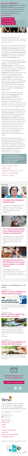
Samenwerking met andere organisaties (10, 170)
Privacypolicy (4, 441)
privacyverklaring (6, 15)
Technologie (9, 165)
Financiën (4, 165)
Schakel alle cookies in (7, 18)
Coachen (21, 170)
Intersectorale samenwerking (9, 434)
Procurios (24, 453)
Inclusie (3, 427)
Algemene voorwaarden (15, 441)
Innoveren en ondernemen (8, 430)
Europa (3, 424)
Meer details (4, 308)
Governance (4, 432)
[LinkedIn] (19, 388)
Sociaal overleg (5, 420)
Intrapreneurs (12, 175)
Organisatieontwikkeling (13, 172)
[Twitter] (14, 388)
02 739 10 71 (7, 413)
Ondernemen (4, 172)
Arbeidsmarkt (5, 422)
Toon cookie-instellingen (8, 21)
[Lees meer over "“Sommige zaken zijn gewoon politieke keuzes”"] (14, 200)
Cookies (24, 441)
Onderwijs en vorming (6, 168)
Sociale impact (5, 175)
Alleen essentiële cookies (8, 23)
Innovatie (16, 165)
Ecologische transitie (7, 437)
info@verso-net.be (8, 415)
